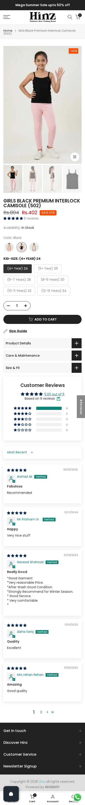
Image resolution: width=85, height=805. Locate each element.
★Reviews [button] (81, 406)
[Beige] (9, 247)
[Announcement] (42, 5)
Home (7, 30)
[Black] (21, 247)
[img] (17, 470)
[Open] (11, 794)
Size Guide (18, 331)
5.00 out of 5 (54, 394)
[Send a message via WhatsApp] (77, 797)
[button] (13, 218)
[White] (34, 247)
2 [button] (41, 712)
